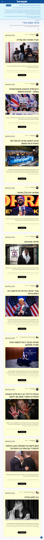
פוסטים (26, 34)
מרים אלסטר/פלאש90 (8, 265)
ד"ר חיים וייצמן (32, 492)
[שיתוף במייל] (12, 35)
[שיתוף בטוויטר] (10, 35)
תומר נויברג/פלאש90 (8, 368)
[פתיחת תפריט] (2, 1)
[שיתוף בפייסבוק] (8, 35)
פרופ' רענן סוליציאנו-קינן (30, 337)
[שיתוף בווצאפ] (6, 35)
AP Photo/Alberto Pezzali (9, 115)
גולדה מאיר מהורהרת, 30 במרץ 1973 (32, 519)
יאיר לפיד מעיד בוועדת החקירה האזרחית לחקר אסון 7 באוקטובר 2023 (27, 367)
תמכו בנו (9, 5)
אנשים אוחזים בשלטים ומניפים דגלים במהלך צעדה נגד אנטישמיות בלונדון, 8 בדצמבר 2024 (24, 113)
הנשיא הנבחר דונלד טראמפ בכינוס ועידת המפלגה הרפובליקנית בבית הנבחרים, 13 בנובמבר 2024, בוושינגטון (23, 315)
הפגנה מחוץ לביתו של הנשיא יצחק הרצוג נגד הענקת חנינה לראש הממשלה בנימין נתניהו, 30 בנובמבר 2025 (22, 165)
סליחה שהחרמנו (31, 242)
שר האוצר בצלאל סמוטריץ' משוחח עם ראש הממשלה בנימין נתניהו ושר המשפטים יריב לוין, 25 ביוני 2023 (23, 470)
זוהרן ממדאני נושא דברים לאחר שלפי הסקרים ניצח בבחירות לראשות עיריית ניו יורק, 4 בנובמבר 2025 (23, 214)
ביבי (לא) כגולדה (31, 497)
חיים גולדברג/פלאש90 (8, 420)
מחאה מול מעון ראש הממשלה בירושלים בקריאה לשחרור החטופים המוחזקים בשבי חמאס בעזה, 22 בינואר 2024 (23, 418)
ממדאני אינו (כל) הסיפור (28, 193)
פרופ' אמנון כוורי (32, 34)
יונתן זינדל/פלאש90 (7, 63)
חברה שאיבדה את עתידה (28, 40)
